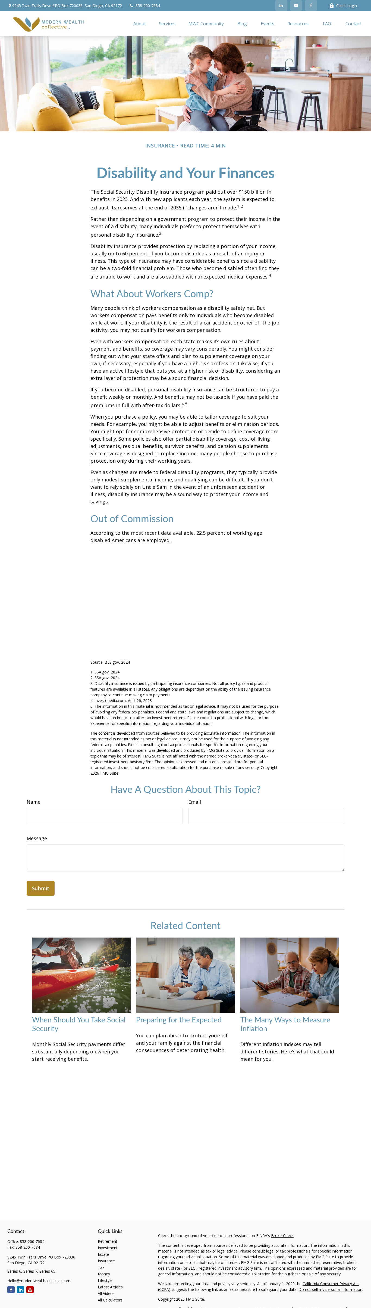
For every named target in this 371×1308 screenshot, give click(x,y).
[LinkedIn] (281, 5)
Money (104, 1273)
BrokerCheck (282, 1235)
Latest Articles (110, 1287)
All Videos (106, 1293)
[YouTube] (296, 5)
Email (194, 802)
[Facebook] (311, 5)
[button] (139, 23)
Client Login (346, 5)
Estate (103, 1254)
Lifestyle (105, 1280)
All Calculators (110, 1300)
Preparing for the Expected (179, 1020)
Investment (108, 1247)
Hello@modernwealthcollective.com (38, 1280)
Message (37, 838)
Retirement (107, 1241)
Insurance (106, 1260)
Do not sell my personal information (330, 1289)
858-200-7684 (148, 5)
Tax (101, 1267)
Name (33, 802)
